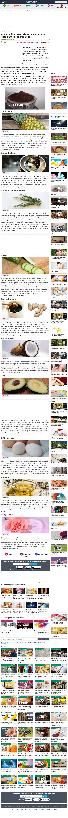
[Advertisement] (34, 21)
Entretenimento (61, 7)
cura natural (42, 642)
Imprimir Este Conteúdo (8, 582)
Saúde (7, 5)
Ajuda (21, 809)
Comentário (43, 639)
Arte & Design (25, 10)
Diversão (33, 806)
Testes (52, 5)
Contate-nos (14, 809)
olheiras (23, 642)
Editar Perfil (47, 10)
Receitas (18, 5)
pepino (33, 278)
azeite (33, 500)
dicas (6, 642)
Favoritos (65, 10)
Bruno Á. (7, 45)
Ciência (41, 10)
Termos (29, 569)
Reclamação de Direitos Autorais (42, 582)
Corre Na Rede (34, 10)
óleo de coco (24, 362)
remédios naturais (29, 642)
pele (8, 642)
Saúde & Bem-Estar (9, 806)
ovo (35, 469)
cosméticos (3, 643)
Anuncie (55, 809)
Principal (3, 31)
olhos (19, 642)
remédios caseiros (14, 642)
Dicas (29, 5)
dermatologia (36, 642)
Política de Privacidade (36, 569)
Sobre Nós (28, 809)
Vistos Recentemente (56, 10)
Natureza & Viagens (15, 10)
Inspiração (40, 5)
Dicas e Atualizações (15, 31)
